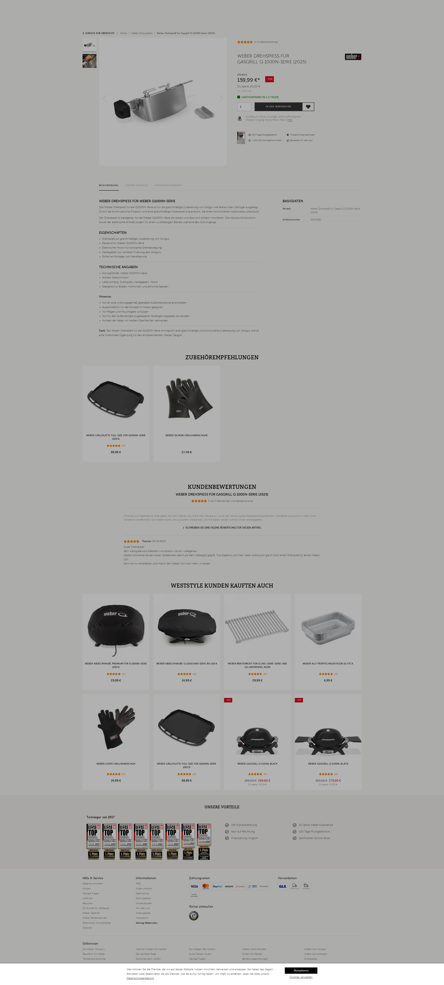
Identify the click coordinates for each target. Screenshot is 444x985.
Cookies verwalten (301, 977)
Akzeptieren (301, 970)
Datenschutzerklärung (140, 978)
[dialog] (222, 974)
